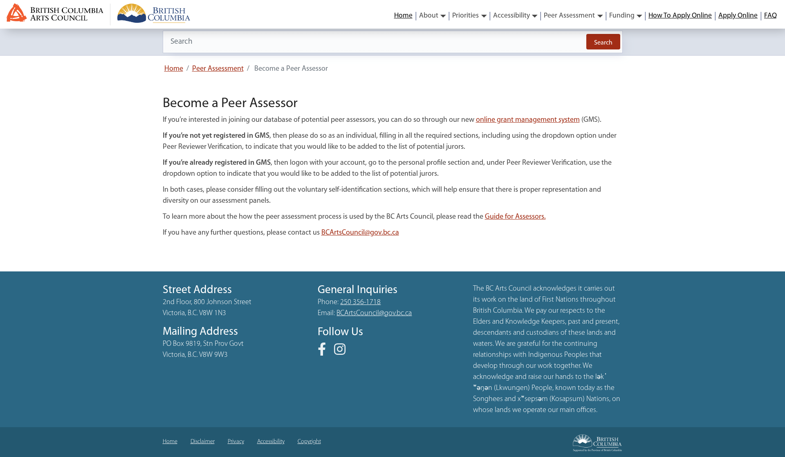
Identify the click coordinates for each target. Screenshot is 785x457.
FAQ (770, 15)
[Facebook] (325, 352)
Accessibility (271, 442)
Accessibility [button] (511, 15)
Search (603, 43)
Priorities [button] (465, 15)
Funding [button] (622, 15)
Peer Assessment (218, 69)
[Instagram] (343, 352)
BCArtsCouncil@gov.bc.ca (360, 233)
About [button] (428, 15)
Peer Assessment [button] (569, 15)
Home (403, 15)
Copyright (309, 442)
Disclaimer (203, 442)
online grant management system (528, 120)
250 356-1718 (360, 302)
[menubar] (585, 16)
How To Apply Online (680, 15)
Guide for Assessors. (515, 217)
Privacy (236, 442)
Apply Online (738, 15)
